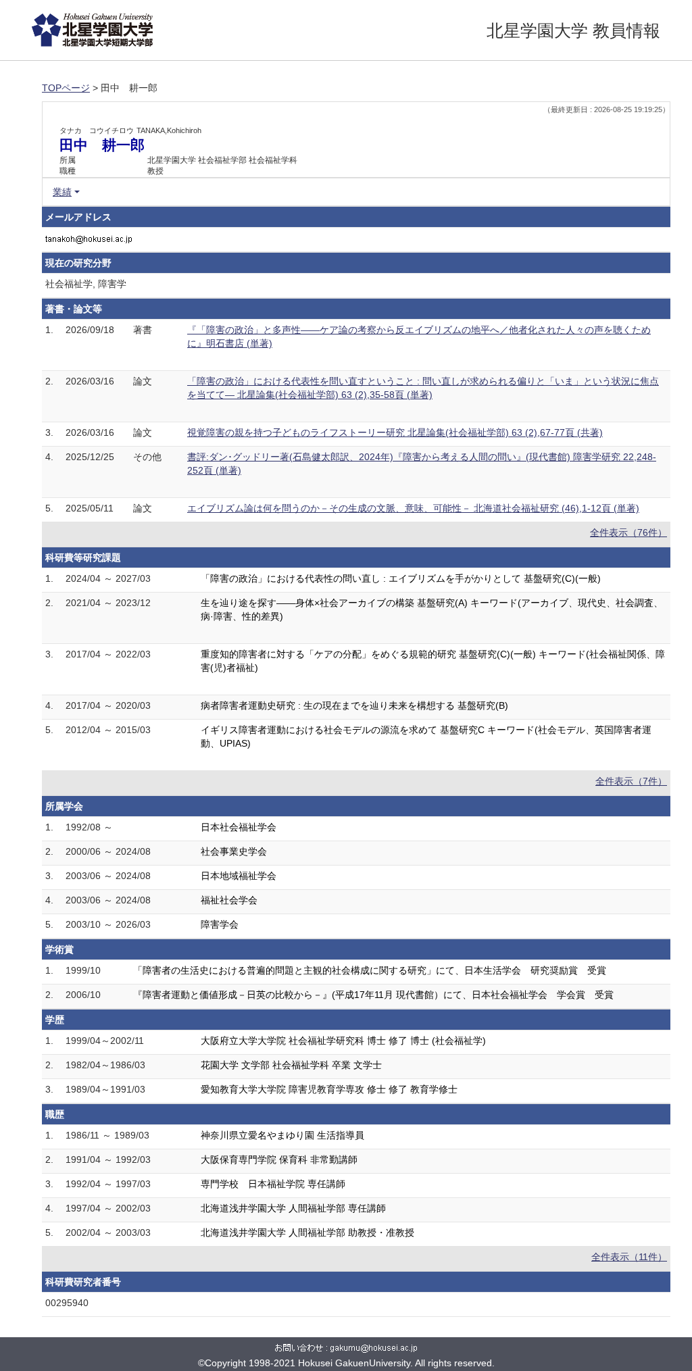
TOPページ (66, 87)
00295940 (67, 1302)
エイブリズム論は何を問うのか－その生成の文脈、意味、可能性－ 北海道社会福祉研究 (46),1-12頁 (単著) (413, 508)
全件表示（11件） (629, 1256)
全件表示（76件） (628, 532)
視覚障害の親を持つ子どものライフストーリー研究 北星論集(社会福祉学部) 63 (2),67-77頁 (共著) (395, 432)
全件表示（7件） (631, 781)
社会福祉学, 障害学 (85, 283)
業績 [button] (62, 191)
